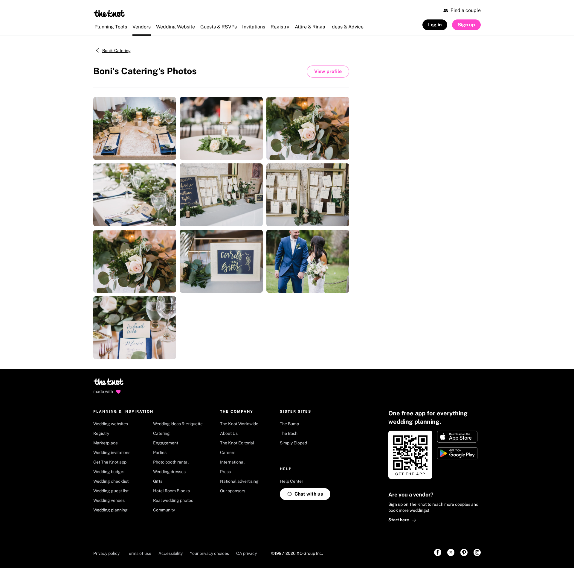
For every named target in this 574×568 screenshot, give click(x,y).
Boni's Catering (116, 50)
